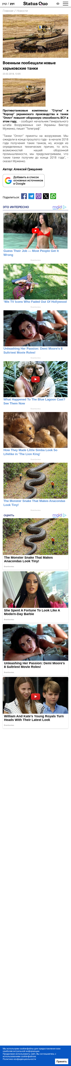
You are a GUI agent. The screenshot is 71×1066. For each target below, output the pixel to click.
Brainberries (36, 260)
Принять (61, 1061)
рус (12, 3)
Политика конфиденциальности (19, 1059)
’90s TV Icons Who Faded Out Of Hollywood (35, 301)
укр (4, 3)
